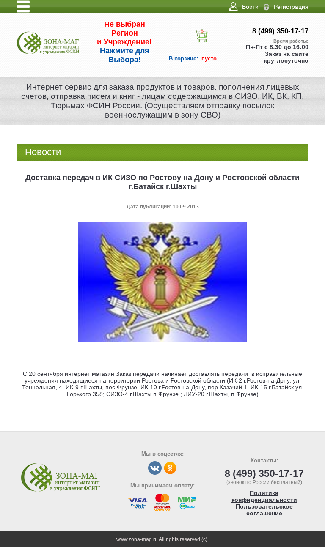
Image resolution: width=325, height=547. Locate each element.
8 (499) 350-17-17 (280, 31)
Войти (250, 6)
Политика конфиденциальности (264, 496)
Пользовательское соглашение (264, 510)
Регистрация (291, 6)
